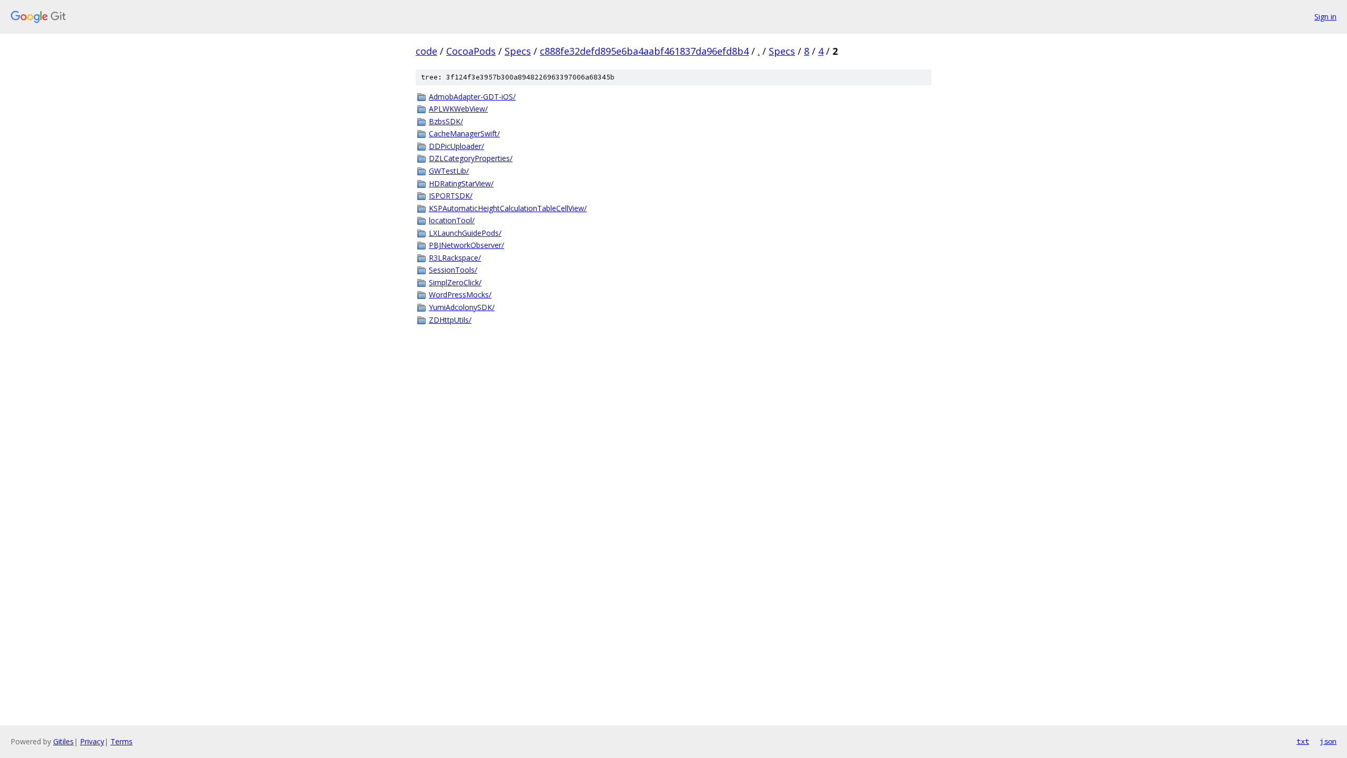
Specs (518, 51)
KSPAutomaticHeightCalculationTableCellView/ (508, 208)
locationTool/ (452, 220)
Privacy (92, 741)
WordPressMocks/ (460, 295)
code (426, 51)
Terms (121, 741)
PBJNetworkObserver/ (466, 245)
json (1328, 741)
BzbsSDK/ (446, 121)
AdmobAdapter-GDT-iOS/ (472, 97)
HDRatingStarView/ (461, 183)
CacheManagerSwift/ (464, 133)
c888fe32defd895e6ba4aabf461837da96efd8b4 (644, 51)
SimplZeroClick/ (455, 282)
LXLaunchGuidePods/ (465, 233)
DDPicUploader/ (456, 146)
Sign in (1325, 17)
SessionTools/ (453, 270)
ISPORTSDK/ (451, 196)
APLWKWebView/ (458, 109)
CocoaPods (471, 51)
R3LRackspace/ (455, 258)
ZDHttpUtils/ (450, 320)
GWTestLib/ (449, 171)
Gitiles (63, 741)
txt (1302, 741)
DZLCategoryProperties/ (470, 158)
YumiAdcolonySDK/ (462, 307)
